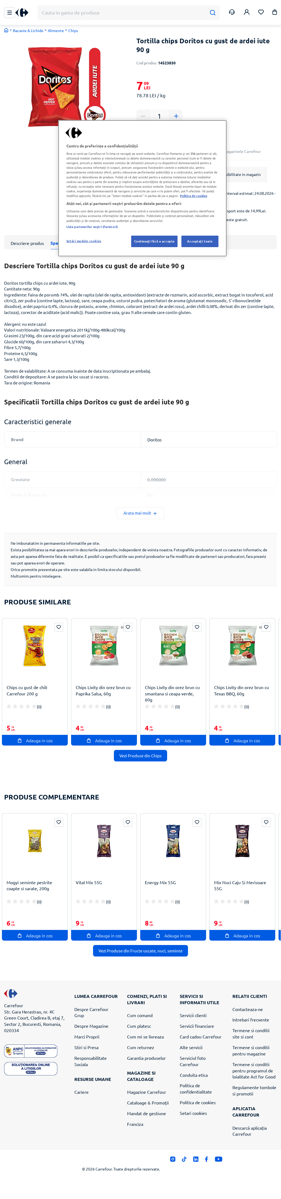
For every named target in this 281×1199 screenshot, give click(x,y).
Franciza (135, 1124)
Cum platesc (139, 1026)
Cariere (81, 1092)
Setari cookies (193, 1113)
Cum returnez (140, 1047)
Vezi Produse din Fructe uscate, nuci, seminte (140, 950)
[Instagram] (172, 1160)
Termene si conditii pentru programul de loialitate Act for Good (254, 1070)
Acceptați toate (200, 241)
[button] (274, 13)
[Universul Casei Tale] (23, 12)
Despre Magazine (91, 1026)
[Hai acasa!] (6, 30)
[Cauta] (212, 12)
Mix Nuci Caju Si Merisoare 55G (240, 885)
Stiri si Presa (86, 1047)
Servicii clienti (193, 1015)
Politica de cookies (198, 1102)
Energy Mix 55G (160, 882)
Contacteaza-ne (247, 1009)
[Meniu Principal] (9, 12)
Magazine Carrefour (146, 1092)
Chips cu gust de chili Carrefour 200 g (27, 690)
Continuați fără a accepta (154, 241)
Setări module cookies (83, 241)
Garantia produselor (146, 1058)
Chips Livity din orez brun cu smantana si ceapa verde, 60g (172, 693)
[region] (142, 188)
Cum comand (140, 1015)
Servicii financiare (197, 1026)
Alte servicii (191, 1047)
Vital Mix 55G (89, 882)
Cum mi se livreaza (145, 1036)
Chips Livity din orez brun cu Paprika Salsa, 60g (103, 690)
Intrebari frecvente (250, 1019)
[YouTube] (219, 1160)
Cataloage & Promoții (148, 1102)
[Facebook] (206, 1160)
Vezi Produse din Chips (140, 755)
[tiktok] (184, 1160)
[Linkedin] (195, 1160)
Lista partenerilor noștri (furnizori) (92, 226)
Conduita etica (194, 1075)
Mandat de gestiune (146, 1113)
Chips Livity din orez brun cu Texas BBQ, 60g (241, 690)
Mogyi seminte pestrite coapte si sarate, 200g (29, 885)
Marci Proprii (86, 1036)
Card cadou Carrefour (200, 1036)
